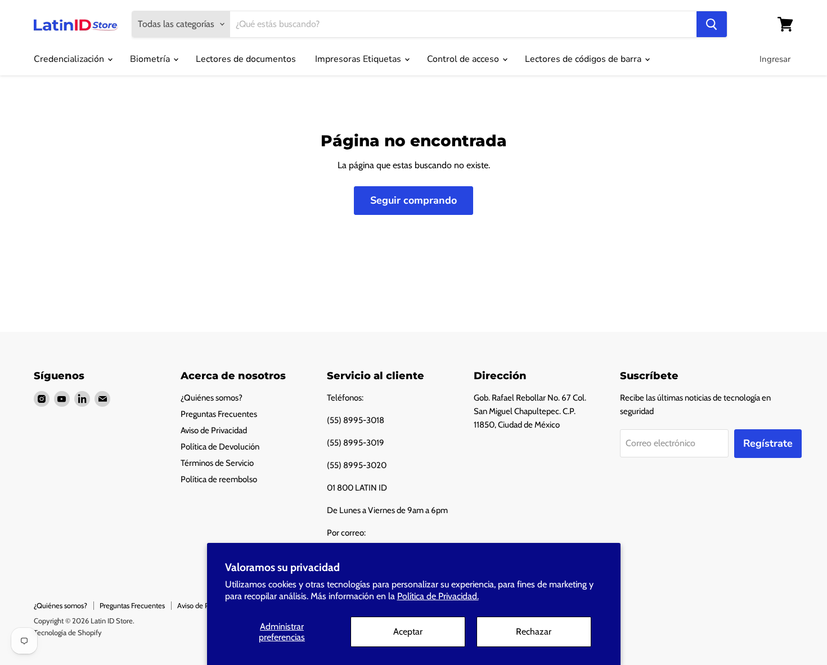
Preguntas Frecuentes (219, 414)
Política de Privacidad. (438, 596)
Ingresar (774, 59)
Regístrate (768, 443)
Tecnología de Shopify (68, 632)
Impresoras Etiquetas (359, 59)
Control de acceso (464, 59)
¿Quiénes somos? (211, 398)
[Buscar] (711, 24)
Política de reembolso (219, 479)
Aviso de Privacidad (214, 430)
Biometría (151, 59)
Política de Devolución (220, 447)
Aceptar (408, 631)
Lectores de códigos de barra (584, 59)
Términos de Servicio (217, 463)
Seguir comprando (413, 200)
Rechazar (533, 631)
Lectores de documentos (246, 59)
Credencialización (70, 59)
